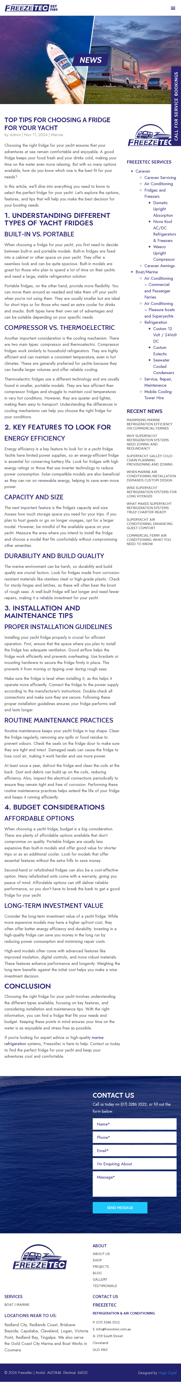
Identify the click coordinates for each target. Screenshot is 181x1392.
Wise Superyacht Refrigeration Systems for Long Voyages (152, 492)
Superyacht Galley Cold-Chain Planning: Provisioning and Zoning (150, 460)
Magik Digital (167, 1372)
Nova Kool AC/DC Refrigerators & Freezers (164, 231)
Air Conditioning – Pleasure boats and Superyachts (159, 309)
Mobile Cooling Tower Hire (158, 395)
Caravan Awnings (159, 266)
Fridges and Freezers (155, 193)
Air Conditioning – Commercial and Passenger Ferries (158, 287)
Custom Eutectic (160, 350)
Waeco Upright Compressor (164, 253)
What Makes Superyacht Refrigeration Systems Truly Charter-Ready (149, 508)
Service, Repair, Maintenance (158, 382)
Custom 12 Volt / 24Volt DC (165, 335)
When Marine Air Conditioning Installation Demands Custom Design (151, 476)
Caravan (143, 171)
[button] (173, 7)
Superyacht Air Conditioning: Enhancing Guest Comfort (150, 523)
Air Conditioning (158, 184)
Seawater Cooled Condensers (163, 366)
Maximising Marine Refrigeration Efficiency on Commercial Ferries (149, 424)
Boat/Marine (147, 272)
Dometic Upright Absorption (163, 209)
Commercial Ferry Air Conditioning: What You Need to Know (149, 539)
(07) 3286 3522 (108, 1322)
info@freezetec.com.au (113, 1329)
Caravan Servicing (160, 178)
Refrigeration (155, 322)
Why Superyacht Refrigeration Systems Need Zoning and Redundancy (148, 442)
